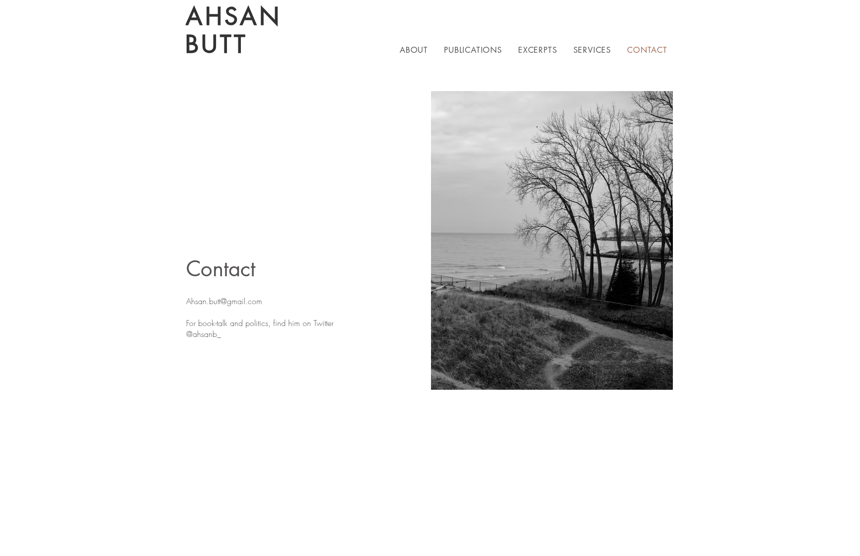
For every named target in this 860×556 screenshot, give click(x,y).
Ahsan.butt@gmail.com (224, 301)
